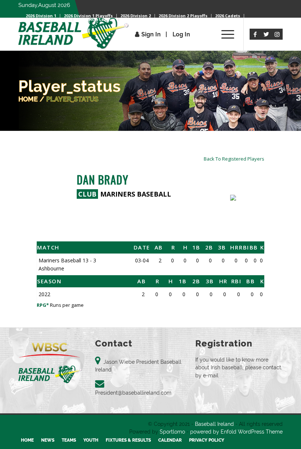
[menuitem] (183, 16)
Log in (181, 34)
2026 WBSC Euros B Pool (147, 19)
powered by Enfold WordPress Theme (236, 432)
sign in (151, 34)
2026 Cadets (227, 15)
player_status (72, 99)
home (28, 99)
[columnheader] (79, 247)
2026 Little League (96, 19)
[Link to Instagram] (277, 34)
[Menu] (224, 34)
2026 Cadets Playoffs (47, 19)
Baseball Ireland (214, 424)
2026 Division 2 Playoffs (183, 15)
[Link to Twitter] (266, 34)
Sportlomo (172, 432)
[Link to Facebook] (255, 34)
